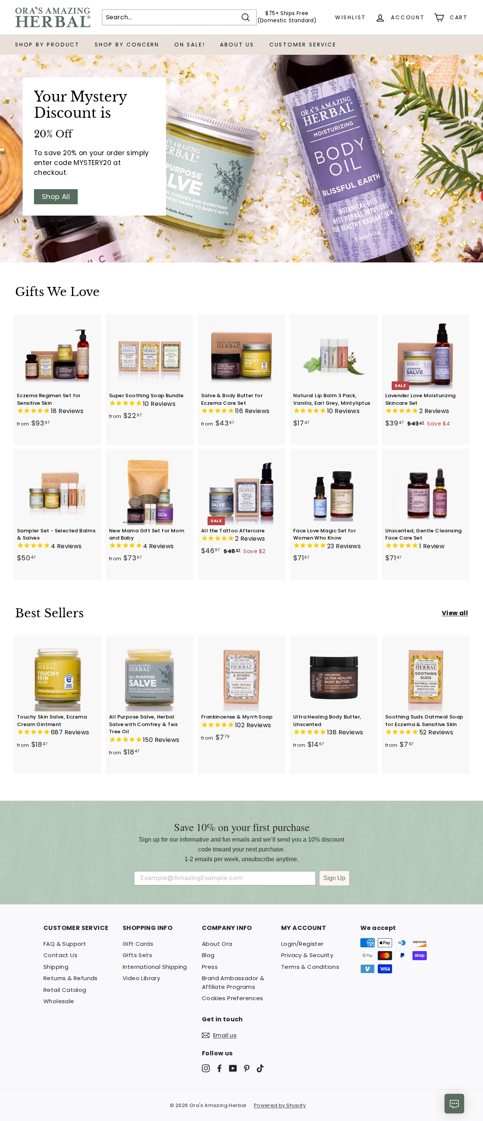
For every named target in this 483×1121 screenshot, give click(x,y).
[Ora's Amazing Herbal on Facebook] (219, 1068)
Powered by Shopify (280, 1105)
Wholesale (58, 1001)
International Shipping (155, 967)
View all (455, 613)
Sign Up (334, 878)
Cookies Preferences (232, 998)
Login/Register (302, 944)
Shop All (56, 196)
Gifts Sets (137, 955)
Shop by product (47, 44)
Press (210, 967)
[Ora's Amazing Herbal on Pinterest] (247, 1068)
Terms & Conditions (310, 967)
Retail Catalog (64, 990)
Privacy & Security (307, 955)
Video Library (141, 978)
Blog (208, 955)
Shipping (55, 967)
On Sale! (189, 44)
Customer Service (303, 44)
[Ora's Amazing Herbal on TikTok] (260, 1068)
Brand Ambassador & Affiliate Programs (233, 982)
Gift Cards (138, 944)
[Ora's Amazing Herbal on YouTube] (233, 1068)
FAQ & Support (64, 944)
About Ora (217, 944)
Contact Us (60, 955)
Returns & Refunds (70, 978)
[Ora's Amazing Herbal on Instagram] (206, 1068)
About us (237, 44)
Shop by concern (127, 44)
